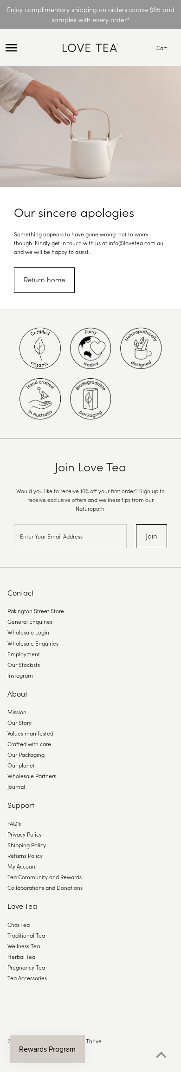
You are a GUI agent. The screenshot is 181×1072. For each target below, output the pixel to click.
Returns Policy (25, 855)
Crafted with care (29, 744)
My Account (22, 866)
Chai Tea (18, 924)
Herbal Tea (21, 956)
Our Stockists (23, 664)
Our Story (19, 722)
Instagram (20, 675)
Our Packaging (26, 754)
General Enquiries (29, 621)
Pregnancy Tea (26, 967)
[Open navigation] (31, 47)
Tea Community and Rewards (44, 877)
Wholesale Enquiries (32, 643)
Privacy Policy (24, 834)
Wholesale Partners (31, 776)
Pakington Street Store (35, 611)
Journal (16, 786)
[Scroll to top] (161, 1055)
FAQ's (14, 823)
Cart (161, 47)
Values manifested (30, 733)
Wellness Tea (23, 946)
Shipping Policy (26, 845)
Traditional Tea (26, 935)
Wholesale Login (28, 632)
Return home (44, 279)
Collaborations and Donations (45, 887)
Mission (16, 712)
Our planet (21, 765)
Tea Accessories (27, 978)
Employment (23, 654)
